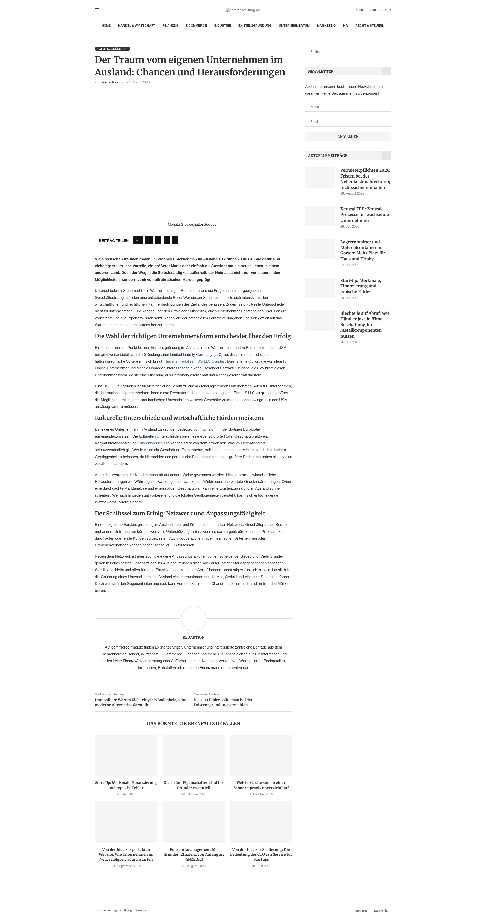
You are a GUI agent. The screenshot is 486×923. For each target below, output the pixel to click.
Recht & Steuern (369, 25)
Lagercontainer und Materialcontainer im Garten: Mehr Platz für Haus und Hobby (362, 250)
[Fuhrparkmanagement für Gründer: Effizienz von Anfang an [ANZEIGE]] (194, 822)
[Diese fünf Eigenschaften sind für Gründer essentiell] (194, 755)
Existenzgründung (254, 25)
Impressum (359, 911)
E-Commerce (196, 25)
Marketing (326, 25)
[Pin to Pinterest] (167, 240)
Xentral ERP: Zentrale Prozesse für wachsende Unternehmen (364, 214)
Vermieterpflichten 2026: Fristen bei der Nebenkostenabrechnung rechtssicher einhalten (365, 179)
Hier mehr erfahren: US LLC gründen (194, 361)
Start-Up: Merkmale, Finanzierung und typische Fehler (126, 785)
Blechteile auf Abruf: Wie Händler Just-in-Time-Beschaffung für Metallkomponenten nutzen (365, 325)
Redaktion (110, 82)
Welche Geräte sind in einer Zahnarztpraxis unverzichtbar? (261, 785)
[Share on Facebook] (149, 240)
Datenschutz (382, 911)
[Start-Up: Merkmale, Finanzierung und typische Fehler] (126, 755)
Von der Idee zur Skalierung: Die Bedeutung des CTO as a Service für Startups (261, 854)
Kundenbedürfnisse (153, 443)
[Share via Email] (175, 240)
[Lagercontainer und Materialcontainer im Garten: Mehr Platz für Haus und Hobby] (320, 249)
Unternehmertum (294, 25)
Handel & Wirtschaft (136, 25)
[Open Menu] (97, 10)
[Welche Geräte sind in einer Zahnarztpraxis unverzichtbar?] (261, 755)
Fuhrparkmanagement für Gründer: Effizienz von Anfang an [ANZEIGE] (194, 854)
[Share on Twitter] (158, 240)
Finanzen (170, 25)
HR (345, 25)
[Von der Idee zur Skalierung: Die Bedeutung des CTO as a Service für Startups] (261, 822)
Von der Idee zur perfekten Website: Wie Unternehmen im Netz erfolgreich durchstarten (126, 854)
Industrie (222, 25)
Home (106, 25)
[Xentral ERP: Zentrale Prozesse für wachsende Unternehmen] (320, 216)
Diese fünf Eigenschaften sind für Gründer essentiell (194, 785)
